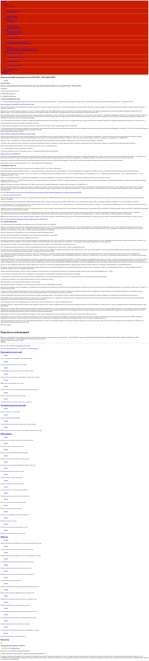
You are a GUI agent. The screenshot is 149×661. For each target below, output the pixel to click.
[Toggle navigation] (7, 1)
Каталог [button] (6, 30)
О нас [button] (5, 5)
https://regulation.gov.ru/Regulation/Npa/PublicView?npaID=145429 (18, 133)
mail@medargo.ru (15, 648)
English (5, 72)
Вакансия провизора (12, 17)
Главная (6, 4)
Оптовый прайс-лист (12, 20)
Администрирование (12, 69)
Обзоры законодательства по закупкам (22, 345)
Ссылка (9, 324)
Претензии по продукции (13, 28)
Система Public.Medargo (13, 61)
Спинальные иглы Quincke (14, 31)
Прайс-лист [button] (7, 19)
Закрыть (3, 341)
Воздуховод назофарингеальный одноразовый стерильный (22, 50)
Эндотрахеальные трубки (13, 38)
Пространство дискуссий (11, 352)
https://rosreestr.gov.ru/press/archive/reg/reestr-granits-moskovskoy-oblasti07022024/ (27, 219)
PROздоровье (6, 434)
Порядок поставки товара (13, 27)
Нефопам (9, 47)
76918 (8, 83)
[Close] (1, 336)
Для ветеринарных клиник (14, 10)
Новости (4, 537)
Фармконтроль (7, 71)
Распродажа (10, 21)
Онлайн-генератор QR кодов (14, 65)
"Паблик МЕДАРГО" (34, 348)
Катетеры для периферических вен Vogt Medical (19, 43)
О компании (10, 6)
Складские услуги (11, 12)
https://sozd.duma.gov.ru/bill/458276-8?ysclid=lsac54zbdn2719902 (17, 104)
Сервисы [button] (6, 52)
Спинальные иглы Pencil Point (15, 32)
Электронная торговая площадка (15, 57)
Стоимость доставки (12, 25)
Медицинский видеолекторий (13, 405)
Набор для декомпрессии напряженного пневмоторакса (21, 49)
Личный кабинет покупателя (14, 53)
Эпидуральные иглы (12, 34)
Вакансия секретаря (12, 16)
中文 (5, 73)
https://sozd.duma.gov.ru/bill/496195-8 (10, 153)
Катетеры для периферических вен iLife (17, 42)
